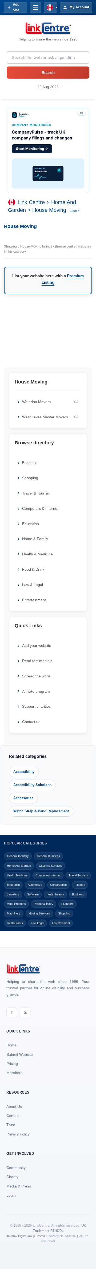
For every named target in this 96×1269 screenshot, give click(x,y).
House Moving (49, 210)
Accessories (23, 798)
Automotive (35, 884)
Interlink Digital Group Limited (26, 1236)
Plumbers (67, 903)
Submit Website (19, 1054)
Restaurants (15, 923)
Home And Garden (19, 865)
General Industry (18, 856)
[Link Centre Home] (48, 28)
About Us (14, 1106)
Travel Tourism (78, 875)
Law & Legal (32, 584)
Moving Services (39, 913)
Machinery (14, 913)
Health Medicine (17, 875)
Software (33, 894)
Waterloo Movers (50, 402)
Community (16, 1167)
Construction (58, 884)
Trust (10, 1125)
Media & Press (18, 1186)
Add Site (16, 7)
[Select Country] (13, 202)
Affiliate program (36, 691)
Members (14, 1073)
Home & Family (35, 539)
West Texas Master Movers (50, 417)
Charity (12, 1177)
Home (11, 1045)
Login (11, 1195)
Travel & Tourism (36, 493)
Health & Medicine (37, 554)
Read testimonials (37, 661)
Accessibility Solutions (32, 785)
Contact (12, 1115)
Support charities (36, 706)
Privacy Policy (18, 1134)
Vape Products (16, 903)
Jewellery (13, 894)
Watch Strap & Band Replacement (41, 811)
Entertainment (34, 600)
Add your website (36, 645)
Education (30, 524)
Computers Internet (48, 875)
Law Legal (37, 923)
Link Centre (31, 202)
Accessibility (23, 772)
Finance (80, 884)
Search (48, 72)
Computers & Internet (40, 508)
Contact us (31, 722)
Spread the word (36, 676)
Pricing (12, 1063)
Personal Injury (43, 903)
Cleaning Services (50, 865)
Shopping (30, 478)
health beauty (55, 894)
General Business (48, 856)
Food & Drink (33, 569)
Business (29, 462)
